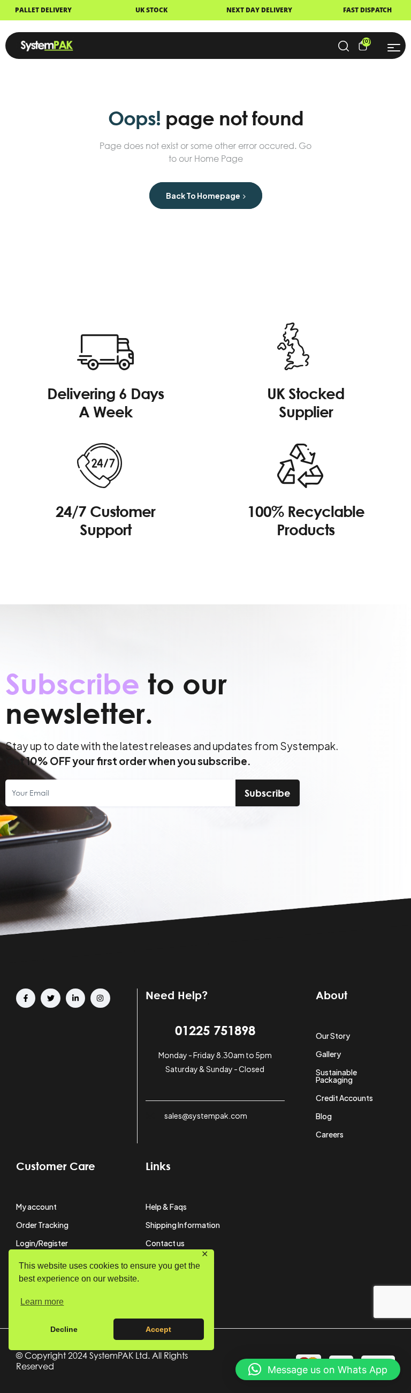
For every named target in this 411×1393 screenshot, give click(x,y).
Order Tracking (42, 1225)
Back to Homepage (203, 195)
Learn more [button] (42, 1301)
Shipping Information (183, 1225)
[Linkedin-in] (75, 998)
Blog (324, 1116)
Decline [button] (64, 1329)
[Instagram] (100, 998)
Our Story (333, 1035)
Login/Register (42, 1243)
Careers (330, 1134)
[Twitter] (50, 998)
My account (36, 1206)
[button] (317, 1369)
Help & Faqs (166, 1206)
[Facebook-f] (25, 998)
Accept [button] (158, 1329)
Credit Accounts (344, 1098)
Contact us (165, 1243)
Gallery (328, 1054)
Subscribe (268, 793)
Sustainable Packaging (336, 1075)
